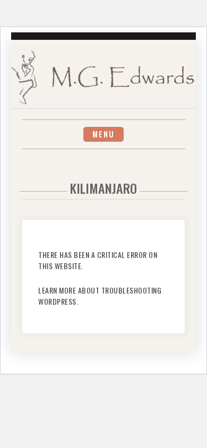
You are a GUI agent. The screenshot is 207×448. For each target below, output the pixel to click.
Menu (103, 134)
